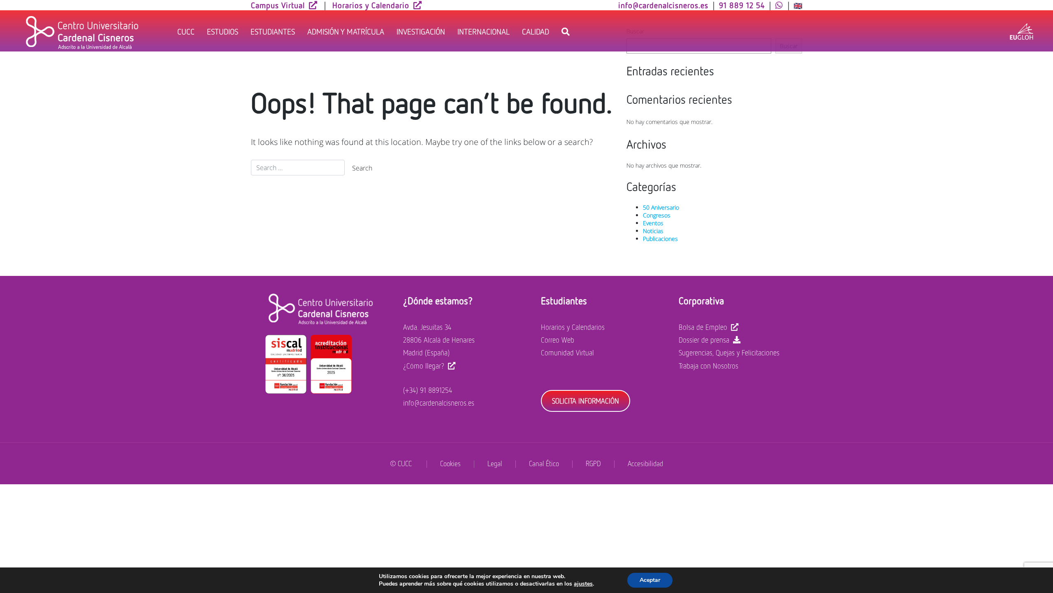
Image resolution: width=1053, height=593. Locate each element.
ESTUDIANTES (272, 31)
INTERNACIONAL (483, 31)
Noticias (653, 231)
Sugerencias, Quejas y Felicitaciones (729, 352)
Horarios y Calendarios (573, 327)
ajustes (583, 584)
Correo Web (557, 339)
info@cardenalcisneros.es (438, 402)
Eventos (653, 223)
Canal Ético (544, 463)
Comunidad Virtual (567, 352)
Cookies (450, 463)
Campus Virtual (278, 5)
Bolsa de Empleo (703, 327)
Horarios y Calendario (370, 5)
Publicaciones (660, 239)
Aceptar (650, 580)
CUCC (186, 31)
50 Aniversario (661, 207)
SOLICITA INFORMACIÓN (585, 400)
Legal (494, 463)
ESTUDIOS (222, 31)
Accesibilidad (645, 463)
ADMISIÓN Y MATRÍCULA (345, 31)
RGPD (593, 463)
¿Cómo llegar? (423, 365)
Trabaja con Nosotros (708, 365)
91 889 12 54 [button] (742, 5)
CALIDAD (535, 31)
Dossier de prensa (704, 339)
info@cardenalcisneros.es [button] (663, 5)
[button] (779, 5)
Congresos (656, 215)
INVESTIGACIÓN (421, 31)
